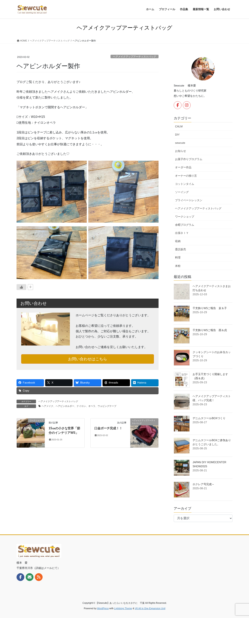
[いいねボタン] (21, 287)
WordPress (103, 608)
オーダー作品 (183, 167)
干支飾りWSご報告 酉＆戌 (210, 330)
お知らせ (180, 151)
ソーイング (182, 192)
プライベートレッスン (188, 200)
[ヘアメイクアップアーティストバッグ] (144, 432)
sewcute (180, 142)
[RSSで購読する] (39, 577)
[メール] (29, 577)
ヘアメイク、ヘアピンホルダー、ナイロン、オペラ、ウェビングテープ (79, 406)
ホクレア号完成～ (203, 484)
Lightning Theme (123, 608)
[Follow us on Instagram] (187, 105)
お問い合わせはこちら (87, 359)
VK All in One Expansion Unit (150, 608)
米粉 (178, 265)
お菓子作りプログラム (188, 159)
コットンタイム (184, 183)
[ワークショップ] (31, 432)
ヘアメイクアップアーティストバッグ (134, 56)
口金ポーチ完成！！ (108, 428)
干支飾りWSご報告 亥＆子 (210, 308)
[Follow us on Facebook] (177, 105)
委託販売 (180, 249)
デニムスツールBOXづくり (209, 418)
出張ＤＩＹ (182, 233)
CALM (179, 126)
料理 (178, 257)
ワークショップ (184, 216)
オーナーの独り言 (186, 175)
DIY (177, 134)
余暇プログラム (184, 224)
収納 (178, 241)
